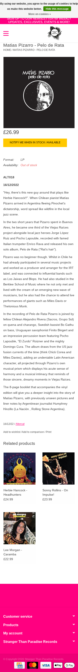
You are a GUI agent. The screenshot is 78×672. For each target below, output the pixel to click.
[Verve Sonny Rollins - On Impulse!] (58, 468)
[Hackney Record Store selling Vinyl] (68, 33)
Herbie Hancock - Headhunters (15, 492)
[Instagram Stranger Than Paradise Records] (50, 597)
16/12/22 (8, 423)
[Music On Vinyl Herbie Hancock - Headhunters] (19, 468)
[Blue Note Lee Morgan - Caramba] (19, 528)
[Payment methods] (19, 665)
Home (7, 49)
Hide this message (57, 8)
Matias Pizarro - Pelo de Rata (34, 49)
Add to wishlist (11, 432)
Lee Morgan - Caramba (12, 552)
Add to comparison (33, 432)
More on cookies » (39, 14)
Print (48, 432)
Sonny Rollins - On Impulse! (55, 492)
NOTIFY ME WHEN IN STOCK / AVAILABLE (35, 142)
